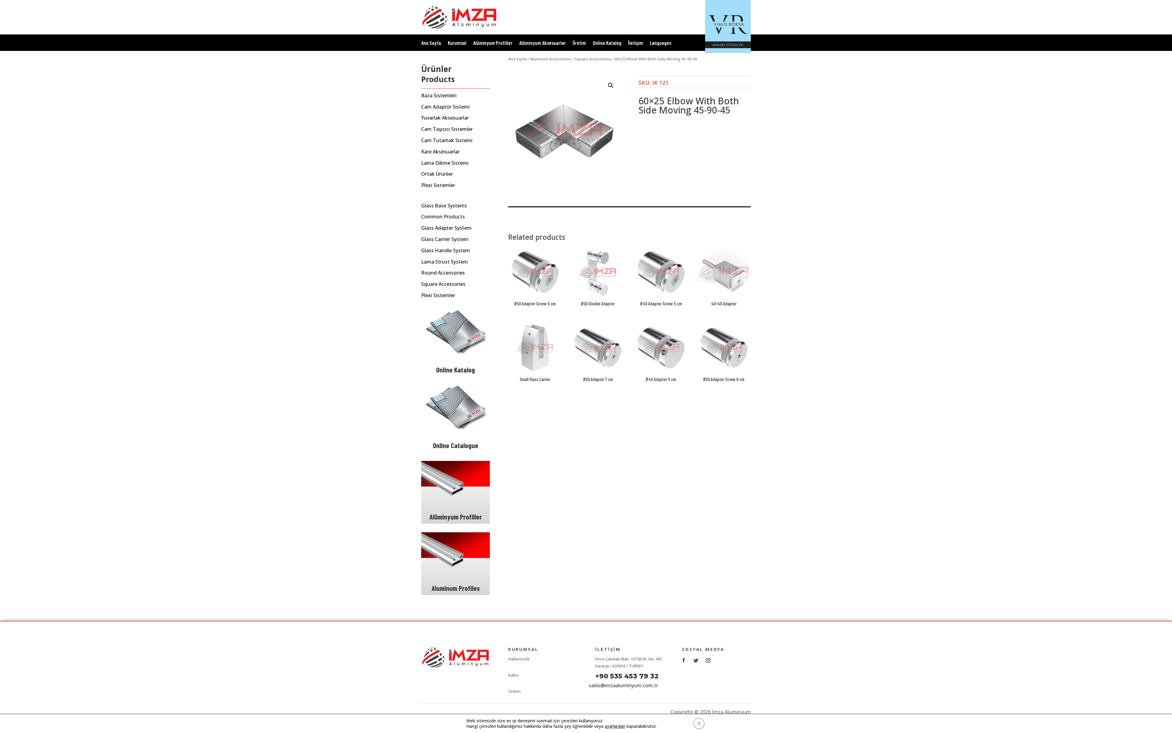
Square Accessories (443, 284)
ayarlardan (615, 726)
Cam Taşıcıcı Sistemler (447, 129)
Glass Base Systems (444, 206)
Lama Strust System (444, 262)
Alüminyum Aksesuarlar (542, 43)
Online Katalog (607, 43)
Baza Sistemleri (439, 95)
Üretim (579, 43)
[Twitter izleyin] (696, 660)
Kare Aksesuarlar (440, 152)
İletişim (635, 43)
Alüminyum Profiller (492, 43)
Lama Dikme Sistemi (444, 163)
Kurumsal (457, 43)
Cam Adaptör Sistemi (445, 107)
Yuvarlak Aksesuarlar (445, 118)
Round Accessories (443, 273)
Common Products (443, 217)
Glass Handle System (445, 250)
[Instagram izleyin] (708, 660)
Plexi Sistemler (438, 185)
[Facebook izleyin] (684, 660)
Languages (660, 43)
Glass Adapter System (446, 228)
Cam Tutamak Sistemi (446, 140)
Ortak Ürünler (437, 174)
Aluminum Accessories (550, 59)
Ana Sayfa (431, 43)
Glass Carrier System (444, 239)
